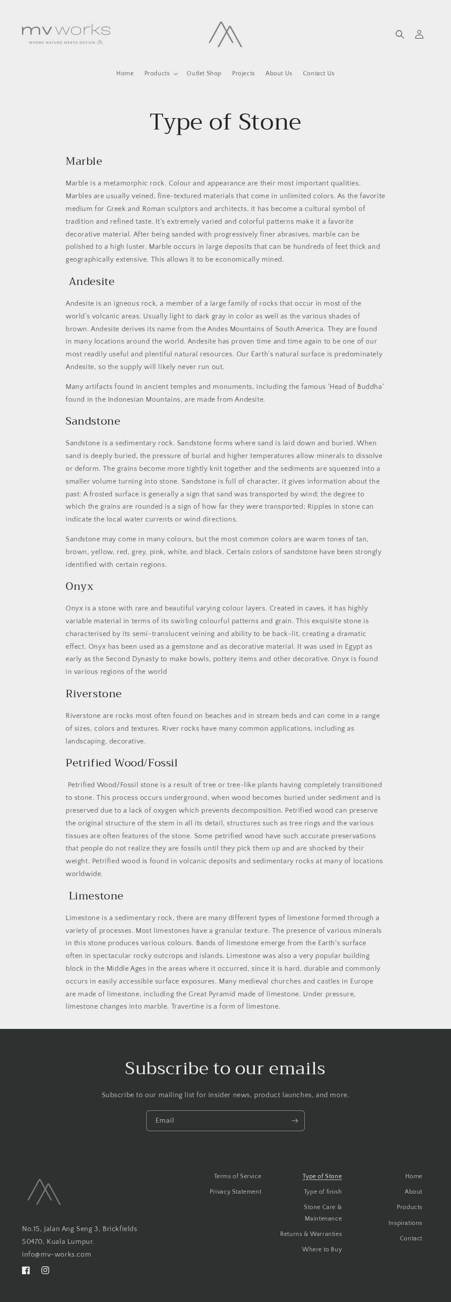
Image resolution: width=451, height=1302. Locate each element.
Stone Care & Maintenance (323, 1213)
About (413, 1191)
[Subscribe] (294, 1120)
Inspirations (405, 1223)
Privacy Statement (235, 1191)
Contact (411, 1238)
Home (413, 1176)
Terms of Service (238, 1176)
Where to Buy (322, 1249)
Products (409, 1207)
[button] (160, 73)
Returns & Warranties (311, 1234)
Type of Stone (322, 1176)
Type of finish (323, 1191)
